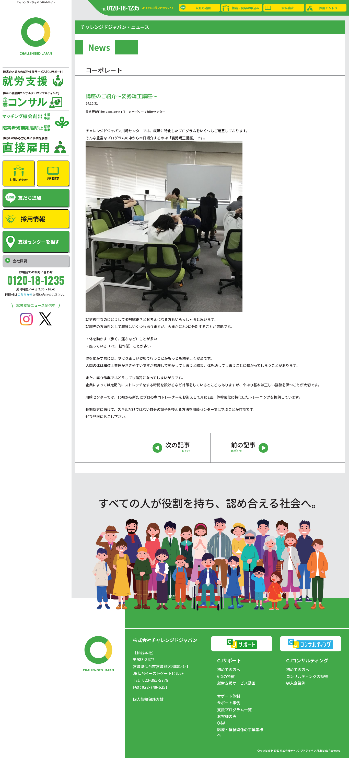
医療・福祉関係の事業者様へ (240, 732)
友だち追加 (203, 8)
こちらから (25, 294)
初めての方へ (228, 669)
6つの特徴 (226, 676)
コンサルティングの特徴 (307, 676)
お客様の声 (226, 716)
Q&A (221, 723)
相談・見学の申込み (245, 8)
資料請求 (288, 8)
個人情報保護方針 (148, 699)
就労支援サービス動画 (236, 683)
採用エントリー (330, 8)
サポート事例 (228, 702)
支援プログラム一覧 (234, 709)
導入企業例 (295, 683)
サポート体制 (228, 696)
